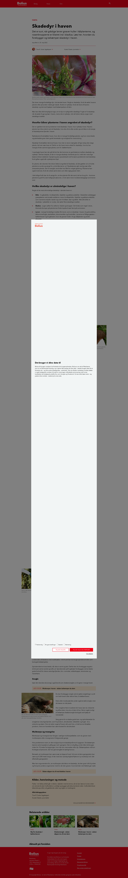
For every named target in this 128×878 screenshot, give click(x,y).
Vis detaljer (89, 654)
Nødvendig (39, 644)
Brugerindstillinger (50, 644)
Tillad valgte (60, 650)
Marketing (68, 644)
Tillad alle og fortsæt (81, 650)
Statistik (60, 644)
